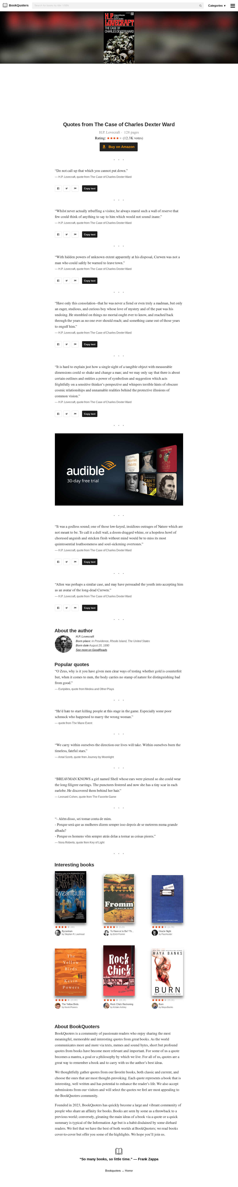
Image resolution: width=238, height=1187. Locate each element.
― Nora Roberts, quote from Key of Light (79, 842)
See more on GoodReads (91, 650)
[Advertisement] (119, 94)
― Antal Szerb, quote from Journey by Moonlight (84, 757)
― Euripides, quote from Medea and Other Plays (84, 689)
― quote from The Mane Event (73, 723)
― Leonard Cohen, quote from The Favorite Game (85, 796)
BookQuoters (19, 5)
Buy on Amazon (121, 147)
